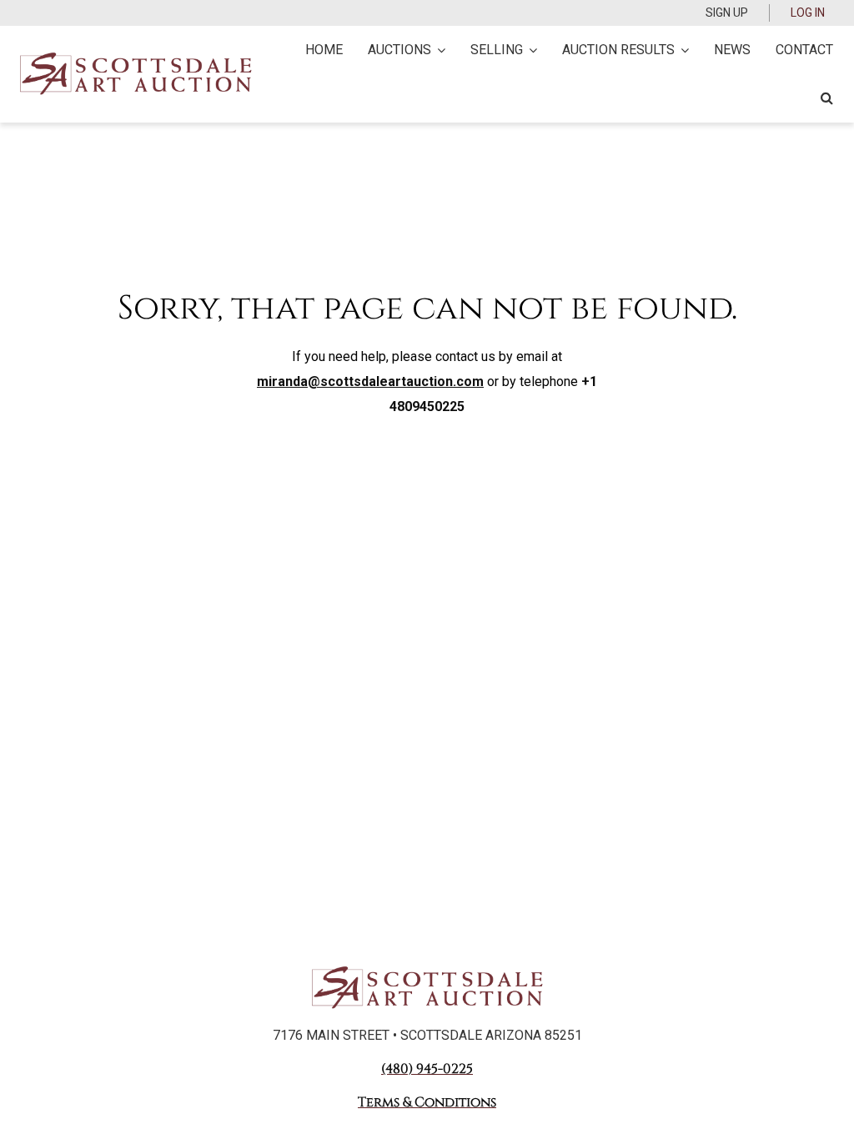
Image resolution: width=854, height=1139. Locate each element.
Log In (808, 12)
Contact (804, 50)
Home (324, 50)
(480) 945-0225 (427, 1069)
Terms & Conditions (427, 1102)
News (732, 50)
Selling (496, 50)
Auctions (399, 50)
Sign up (727, 12)
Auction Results (618, 50)
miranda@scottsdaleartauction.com (370, 381)
